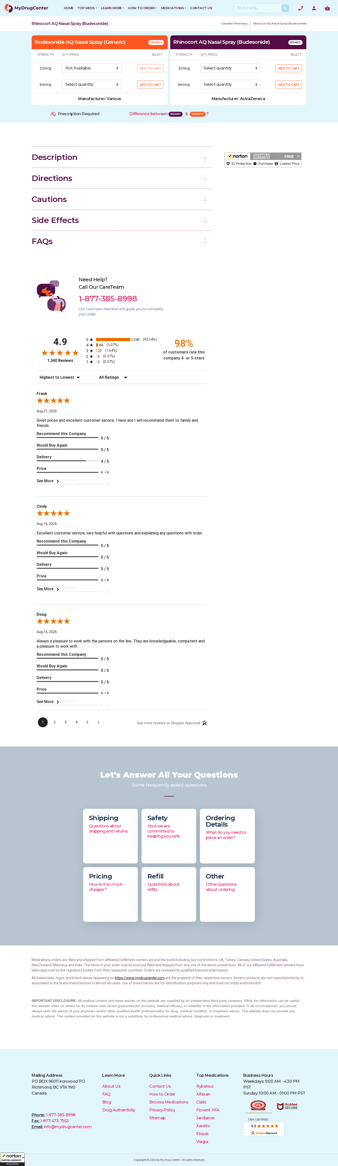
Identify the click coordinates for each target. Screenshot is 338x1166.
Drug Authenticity (118, 1110)
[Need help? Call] (301, 8)
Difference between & (168, 113)
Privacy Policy (162, 1110)
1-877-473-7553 (54, 1121)
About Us (111, 1086)
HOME (68, 8)
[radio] (122, 339)
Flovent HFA (207, 1110)
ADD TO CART (150, 85)
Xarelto (203, 1125)
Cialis (201, 1102)
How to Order (141, 8)
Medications (172, 8)
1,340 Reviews (60, 360)
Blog (106, 1102)
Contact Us (160, 1086)
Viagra (202, 1141)
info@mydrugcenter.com (68, 1126)
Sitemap (157, 1118)
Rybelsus (205, 1086)
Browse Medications (168, 1102)
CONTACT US (201, 8)
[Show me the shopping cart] (327, 8)
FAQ (106, 1094)
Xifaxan (203, 1094)
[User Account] (314, 8)
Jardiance (205, 1118)
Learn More (111, 8)
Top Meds (86, 8)
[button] (12, 1159)
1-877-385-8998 (60, 1115)
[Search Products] (285, 8)
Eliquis (202, 1133)
